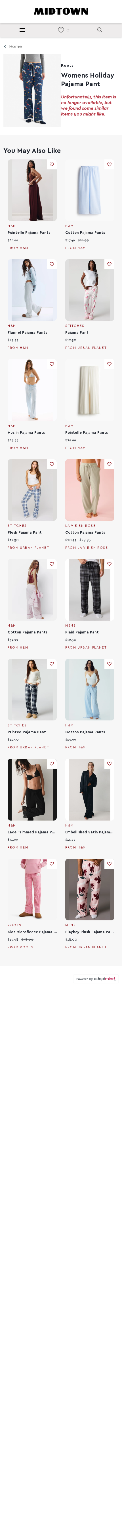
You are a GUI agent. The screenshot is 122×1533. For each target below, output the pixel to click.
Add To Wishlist (52, 164)
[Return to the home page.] (61, 11)
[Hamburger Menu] (22, 30)
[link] (61, 30)
